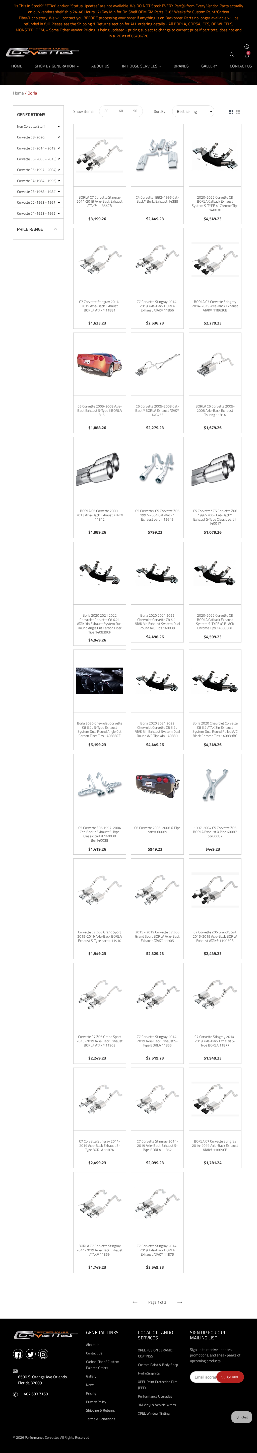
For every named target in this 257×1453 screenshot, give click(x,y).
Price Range (30, 229)
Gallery (91, 1376)
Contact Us (94, 1353)
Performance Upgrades (155, 1396)
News (90, 1384)
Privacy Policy (96, 1401)
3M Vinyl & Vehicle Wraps (157, 1404)
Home (18, 93)
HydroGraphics (149, 1373)
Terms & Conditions (100, 1418)
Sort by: (160, 112)
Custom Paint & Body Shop (158, 1364)
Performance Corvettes (42, 1437)
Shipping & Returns (100, 1410)
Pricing (91, 1393)
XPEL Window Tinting (154, 1413)
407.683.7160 (36, 1394)
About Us (92, 1344)
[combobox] (208, 54)
